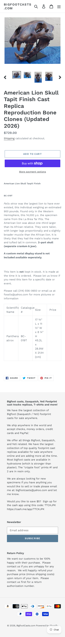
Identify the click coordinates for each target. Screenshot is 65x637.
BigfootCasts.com (18, 6)
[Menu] (59, 6)
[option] (16, 75)
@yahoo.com (39, 490)
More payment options (32, 171)
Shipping (9, 138)
